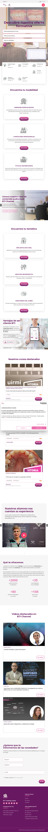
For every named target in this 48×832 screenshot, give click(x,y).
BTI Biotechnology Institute (31, 810)
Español (4, 1)
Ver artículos (27, 211)
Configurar (23, 427)
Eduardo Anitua (10, 387)
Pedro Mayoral (18, 388)
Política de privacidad (18, 777)
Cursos (26, 798)
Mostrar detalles (40, 424)
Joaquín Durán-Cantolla (20, 387)
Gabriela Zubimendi (10, 388)
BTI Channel (28, 812)
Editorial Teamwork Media (31, 816)
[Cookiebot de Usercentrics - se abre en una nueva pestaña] (41, 403)
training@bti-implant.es (32, 347)
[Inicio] (24, 634)
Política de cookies (7, 814)
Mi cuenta (27, 800)
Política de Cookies (26, 419)
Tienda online (28, 814)
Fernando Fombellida (11, 473)
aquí (6, 417)
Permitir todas (39, 427)
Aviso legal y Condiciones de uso (10, 810)
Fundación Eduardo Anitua (31, 818)
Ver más (9, 67)
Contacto (27, 802)
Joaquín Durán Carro (31, 387)
